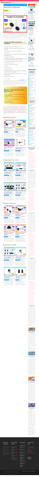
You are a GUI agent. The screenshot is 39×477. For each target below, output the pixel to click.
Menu (36, 2)
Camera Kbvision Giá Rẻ (14, 4)
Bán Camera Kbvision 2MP (22, 4)
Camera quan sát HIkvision (14, 450)
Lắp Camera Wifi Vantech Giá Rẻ (31, 114)
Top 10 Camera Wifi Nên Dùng (14, 108)
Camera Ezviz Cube (31, 117)
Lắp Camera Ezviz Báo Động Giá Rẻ (31, 108)
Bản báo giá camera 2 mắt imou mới (31, 94)
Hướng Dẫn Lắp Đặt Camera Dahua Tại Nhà (32, 409)
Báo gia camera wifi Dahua (31, 111)
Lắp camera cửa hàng (22, 453)
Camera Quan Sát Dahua (14, 453)
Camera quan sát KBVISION (14, 447)
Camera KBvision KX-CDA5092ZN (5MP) (11, 7)
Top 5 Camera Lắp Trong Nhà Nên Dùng (32, 75)
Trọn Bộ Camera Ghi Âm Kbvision (31, 138)
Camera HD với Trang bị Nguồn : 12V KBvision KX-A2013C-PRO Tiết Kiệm (32, 59)
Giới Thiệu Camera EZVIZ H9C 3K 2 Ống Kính (17, 109)
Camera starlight (30, 446)
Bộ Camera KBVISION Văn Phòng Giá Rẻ (31, 28)
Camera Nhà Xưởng (23, 445)
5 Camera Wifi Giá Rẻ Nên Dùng (31, 82)
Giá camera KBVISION (31, 471)
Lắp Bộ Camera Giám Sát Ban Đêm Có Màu (31, 131)
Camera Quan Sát (8, 2)
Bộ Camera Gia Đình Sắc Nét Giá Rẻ (9, 112)
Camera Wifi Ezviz (14, 459)
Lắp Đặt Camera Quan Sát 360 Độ (13, 106)
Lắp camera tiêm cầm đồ (22, 458)
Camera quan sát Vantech (14, 456)
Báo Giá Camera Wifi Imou (31, 79)
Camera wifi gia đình (22, 447)
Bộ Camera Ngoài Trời (31, 141)
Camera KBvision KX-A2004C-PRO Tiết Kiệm (32, 43)
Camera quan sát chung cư (22, 463)
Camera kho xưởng (21, 466)
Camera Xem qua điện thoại (22, 455)
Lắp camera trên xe (22, 450)
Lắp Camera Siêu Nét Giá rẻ (31, 144)
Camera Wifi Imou (14, 457)
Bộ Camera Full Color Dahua (31, 135)
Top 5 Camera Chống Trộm (31, 85)
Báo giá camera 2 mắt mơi (31, 88)
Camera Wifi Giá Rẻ (31, 125)
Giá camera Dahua (24, 471)
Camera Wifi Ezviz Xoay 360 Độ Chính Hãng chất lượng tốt (31, 121)
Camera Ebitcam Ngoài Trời (31, 105)
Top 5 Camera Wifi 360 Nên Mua (31, 98)
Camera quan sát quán (22, 461)
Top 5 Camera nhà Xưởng (32, 91)
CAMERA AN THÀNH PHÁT (6, 0)
